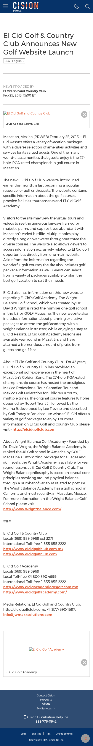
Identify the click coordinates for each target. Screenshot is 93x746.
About (46, 703)
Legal (24, 733)
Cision (52, 740)
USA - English (13, 61)
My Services (44, 708)
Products (46, 699)
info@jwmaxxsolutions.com (27, 615)
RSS (48, 733)
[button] (76, 6)
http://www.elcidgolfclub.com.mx (33, 549)
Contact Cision (46, 695)
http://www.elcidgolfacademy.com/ (35, 592)
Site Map (36, 733)
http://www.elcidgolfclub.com (30, 554)
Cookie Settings (64, 733)
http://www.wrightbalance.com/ (32, 509)
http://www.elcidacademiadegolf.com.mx (40, 587)
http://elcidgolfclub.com (34, 429)
